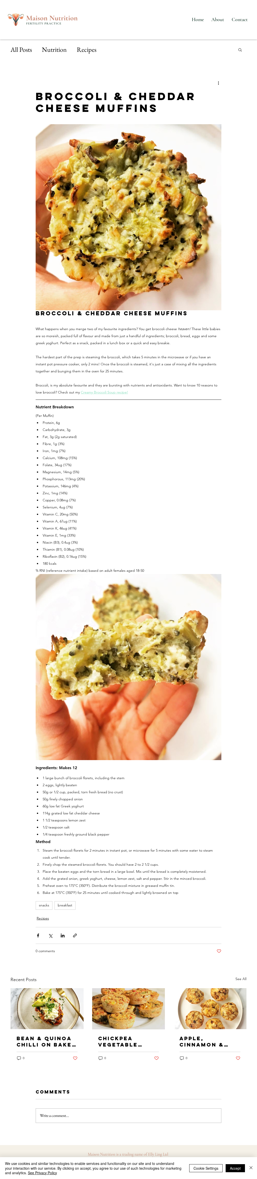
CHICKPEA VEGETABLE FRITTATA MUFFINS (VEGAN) (118, 1041)
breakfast (65, 905)
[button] (240, 50)
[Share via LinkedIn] (62, 935)
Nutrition (54, 49)
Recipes (86, 49)
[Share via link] (75, 935)
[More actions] (218, 83)
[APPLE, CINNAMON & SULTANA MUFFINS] (209, 1008)
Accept (235, 1168)
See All (240, 979)
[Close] (251, 1168)
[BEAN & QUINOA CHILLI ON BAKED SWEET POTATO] (47, 1008)
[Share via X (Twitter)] (50, 935)
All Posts (21, 49)
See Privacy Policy (42, 1172)
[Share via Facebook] (38, 935)
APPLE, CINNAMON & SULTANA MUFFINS (201, 1041)
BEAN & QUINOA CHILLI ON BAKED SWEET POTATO (47, 1041)
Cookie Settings (206, 1168)
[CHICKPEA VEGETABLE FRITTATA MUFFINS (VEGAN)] (128, 1008)
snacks (44, 905)
